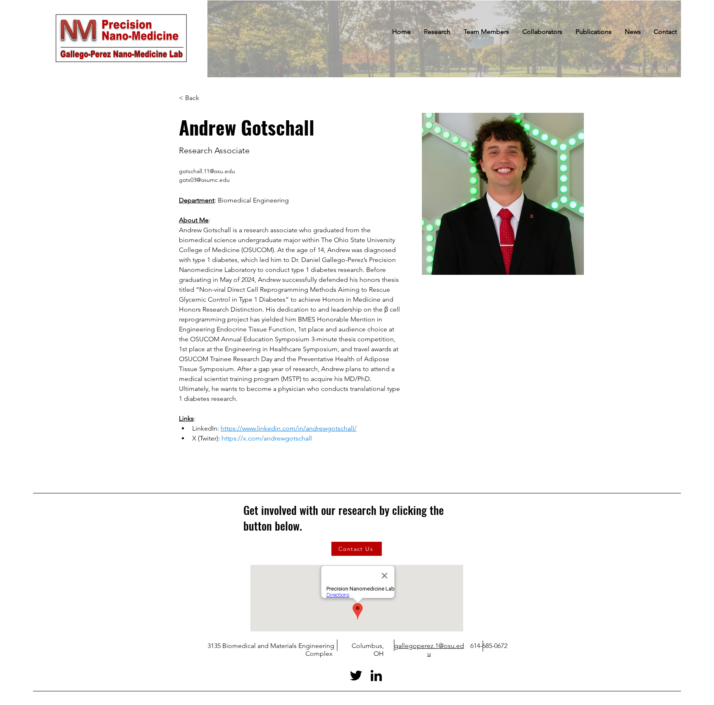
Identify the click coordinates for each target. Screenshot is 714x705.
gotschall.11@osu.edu (207, 171)
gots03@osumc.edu (204, 179)
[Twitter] (356, 675)
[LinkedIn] (376, 675)
